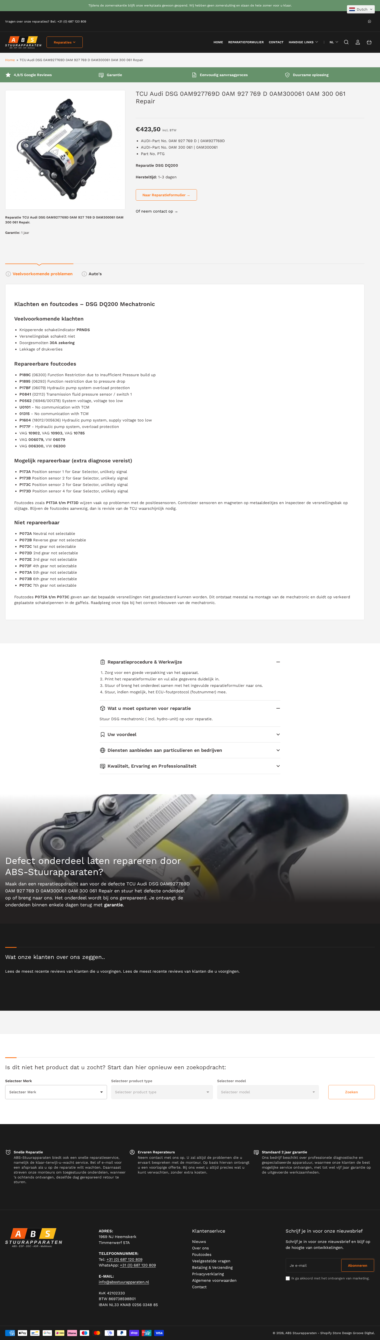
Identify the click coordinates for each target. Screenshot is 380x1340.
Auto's (95, 273)
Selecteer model (231, 1081)
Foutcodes (201, 1254)
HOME (218, 42)
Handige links (301, 42)
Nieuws (199, 1241)
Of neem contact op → (157, 211)
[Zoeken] (346, 42)
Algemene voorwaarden (214, 1280)
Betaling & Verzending (212, 1267)
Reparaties (63, 42)
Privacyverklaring (208, 1274)
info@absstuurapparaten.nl (124, 1282)
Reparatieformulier (246, 42)
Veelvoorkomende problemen (43, 273)
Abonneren (357, 1265)
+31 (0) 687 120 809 (124, 1259)
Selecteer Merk (18, 1081)
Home (10, 60)
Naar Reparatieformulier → (166, 195)
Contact (276, 42)
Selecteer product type (131, 1081)
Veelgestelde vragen (211, 1261)
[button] (361, 9)
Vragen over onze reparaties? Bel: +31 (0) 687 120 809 (45, 21)
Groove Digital (363, 1333)
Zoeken (351, 1092)
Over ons (200, 1248)
